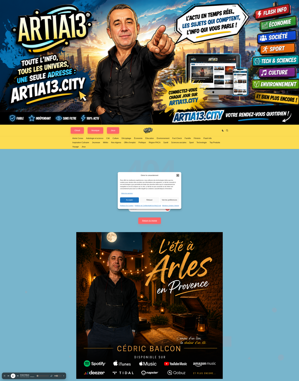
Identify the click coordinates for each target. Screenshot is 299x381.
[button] (178, 175)
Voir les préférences (169, 200)
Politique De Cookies (126, 205)
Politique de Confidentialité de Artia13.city (148, 205)
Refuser (149, 200)
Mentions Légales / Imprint (170, 205)
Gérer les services (127, 193)
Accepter (129, 200)
